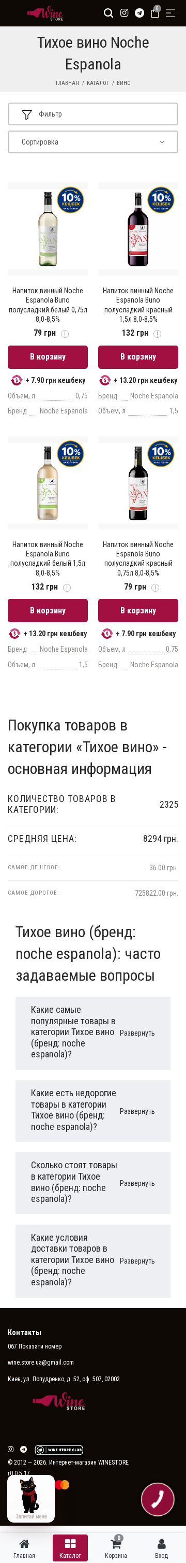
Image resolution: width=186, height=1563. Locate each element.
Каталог (98, 83)
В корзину (48, 357)
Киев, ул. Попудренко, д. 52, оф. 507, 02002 (64, 1379)
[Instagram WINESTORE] (124, 13)
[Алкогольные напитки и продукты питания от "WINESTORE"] (43, 13)
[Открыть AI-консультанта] (31, 1499)
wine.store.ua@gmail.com (41, 1362)
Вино (124, 83)
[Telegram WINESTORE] (139, 13)
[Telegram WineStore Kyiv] (59, 1450)
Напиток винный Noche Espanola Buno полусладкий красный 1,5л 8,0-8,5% (138, 304)
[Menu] (170, 13)
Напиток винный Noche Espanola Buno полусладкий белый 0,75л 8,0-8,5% (48, 304)
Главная (67, 83)
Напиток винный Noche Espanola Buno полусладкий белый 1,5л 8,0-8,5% (47, 558)
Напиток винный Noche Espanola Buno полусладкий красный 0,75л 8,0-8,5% (138, 558)
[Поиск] (108, 13)
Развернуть (137, 1033)
